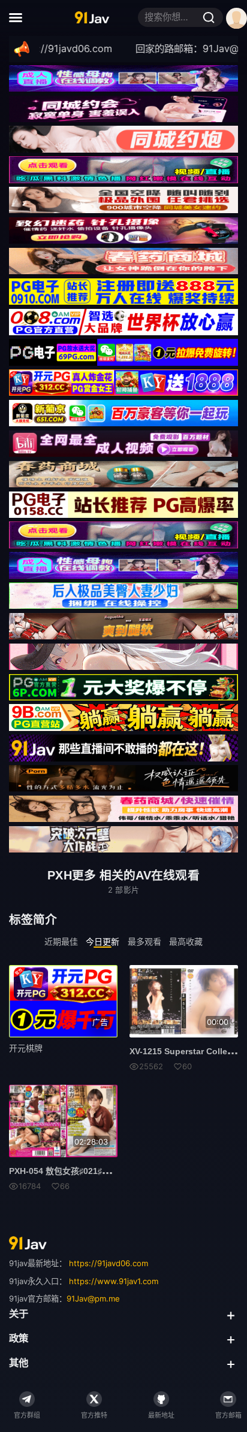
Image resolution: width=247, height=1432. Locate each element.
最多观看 (144, 941)
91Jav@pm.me (93, 1298)
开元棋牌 (26, 1048)
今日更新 (102, 941)
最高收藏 (186, 941)
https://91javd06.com (108, 1263)
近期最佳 (61, 941)
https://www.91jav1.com (113, 1281)
